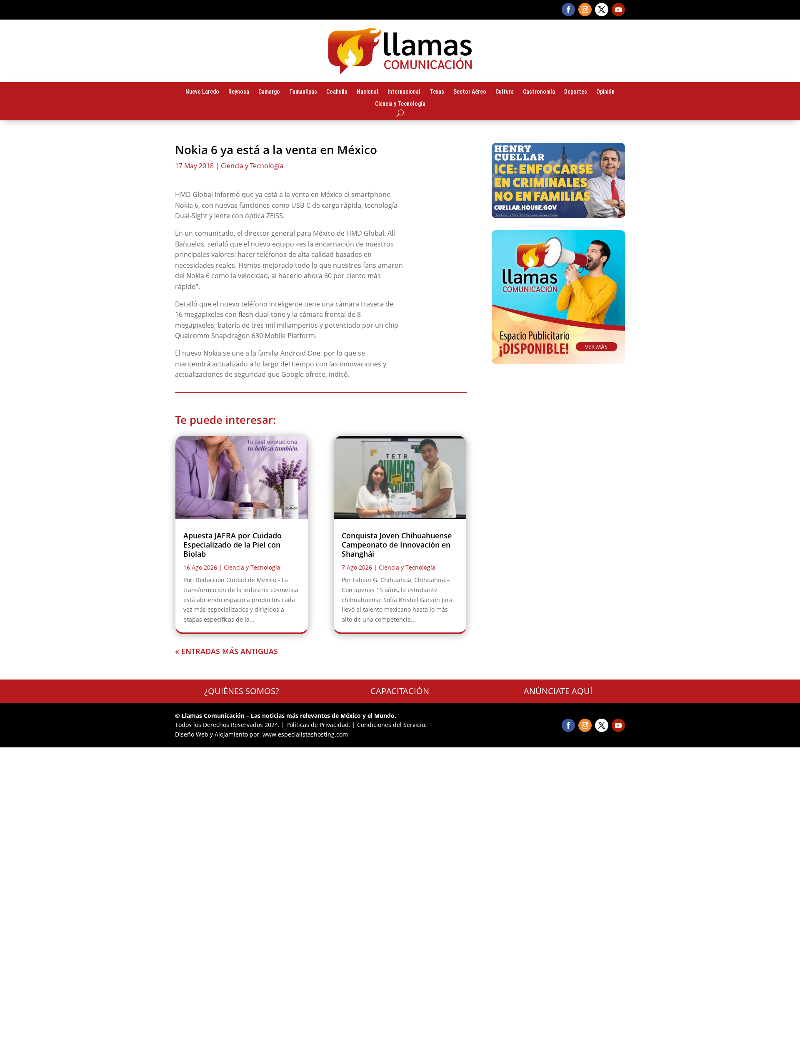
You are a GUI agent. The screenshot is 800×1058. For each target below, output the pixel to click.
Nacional (367, 92)
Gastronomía (539, 92)
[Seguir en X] (601, 9)
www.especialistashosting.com (305, 734)
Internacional (404, 92)
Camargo (269, 92)
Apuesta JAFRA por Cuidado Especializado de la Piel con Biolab (232, 544)
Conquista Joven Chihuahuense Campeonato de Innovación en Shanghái (397, 544)
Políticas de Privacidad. (318, 725)
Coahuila (337, 92)
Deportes (575, 92)
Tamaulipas (303, 92)
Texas (437, 92)
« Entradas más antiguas (226, 651)
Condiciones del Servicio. (392, 725)
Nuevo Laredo (202, 92)
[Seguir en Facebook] (568, 9)
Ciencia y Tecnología (400, 104)
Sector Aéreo (469, 92)
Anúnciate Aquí (558, 691)
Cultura (504, 92)
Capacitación (399, 691)
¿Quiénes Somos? (241, 691)
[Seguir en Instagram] (585, 9)
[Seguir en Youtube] (618, 9)
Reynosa (238, 92)
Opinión (605, 92)
